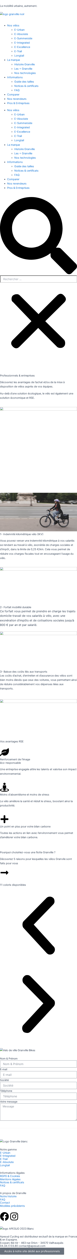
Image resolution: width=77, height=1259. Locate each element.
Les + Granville (23, 153)
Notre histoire (8, 1196)
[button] (38, 236)
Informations (15, 162)
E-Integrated (22, 127)
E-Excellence (22, 131)
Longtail (19, 140)
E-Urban (19, 114)
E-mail (3, 1069)
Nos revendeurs (17, 183)
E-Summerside (23, 123)
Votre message (8, 1101)
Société (4, 1080)
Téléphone (6, 1090)
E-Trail (18, 136)
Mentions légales (10, 1179)
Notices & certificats (26, 170)
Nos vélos (13, 110)
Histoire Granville (24, 149)
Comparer (13, 179)
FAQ (17, 175)
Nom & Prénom (9, 1058)
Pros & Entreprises (18, 187)
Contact (5, 1202)
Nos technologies (25, 157)
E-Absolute (21, 118)
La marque (13, 144)
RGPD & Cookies (10, 1176)
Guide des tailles (24, 166)
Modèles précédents (12, 1205)
